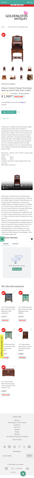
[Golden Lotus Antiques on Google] (19, 447)
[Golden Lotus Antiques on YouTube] (29, 447)
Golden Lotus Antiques (18, 464)
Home (2, 27)
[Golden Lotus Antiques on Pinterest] (14, 447)
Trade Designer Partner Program (17, 422)
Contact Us (17, 425)
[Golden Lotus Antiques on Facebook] (9, 447)
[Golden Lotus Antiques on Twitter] (4, 447)
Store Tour (17, 427)
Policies (17, 432)
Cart (31, 2)
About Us (17, 420)
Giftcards (17, 434)
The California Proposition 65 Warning (17, 436)
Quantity (3, 104)
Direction (17, 429)
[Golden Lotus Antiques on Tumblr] (24, 447)
